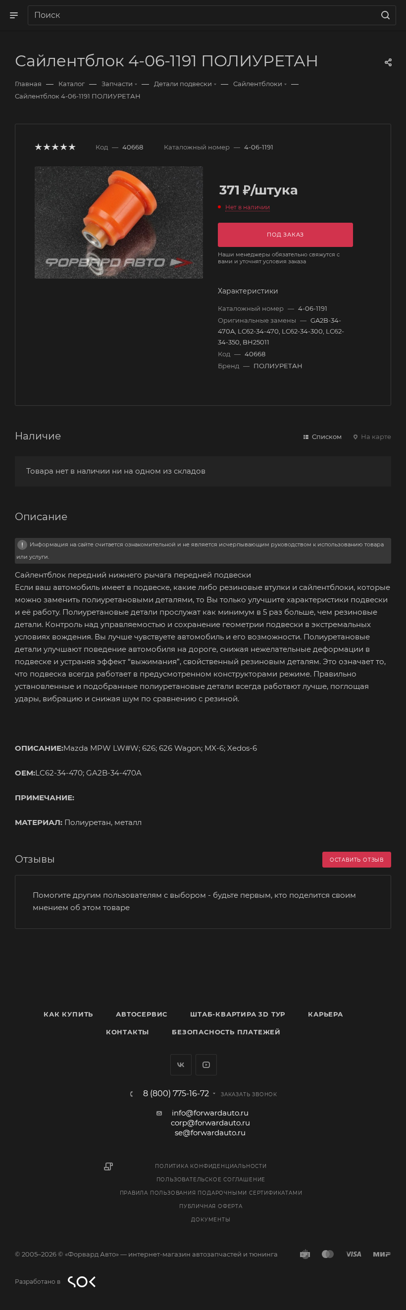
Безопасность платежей (226, 1032)
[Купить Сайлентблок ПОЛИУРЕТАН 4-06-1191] (119, 222)
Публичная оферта (211, 1206)
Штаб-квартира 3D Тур (237, 1014)
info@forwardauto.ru (210, 1112)
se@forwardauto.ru (210, 1132)
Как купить (68, 1014)
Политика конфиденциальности (211, 1166)
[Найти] (384, 15)
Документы (210, 1219)
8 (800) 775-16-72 (176, 1094)
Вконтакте (181, 1064)
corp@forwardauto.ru (210, 1122)
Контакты (127, 1032)
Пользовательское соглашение (211, 1179)
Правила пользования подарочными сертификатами (211, 1193)
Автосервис (141, 1014)
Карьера (325, 1014)
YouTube (206, 1064)
